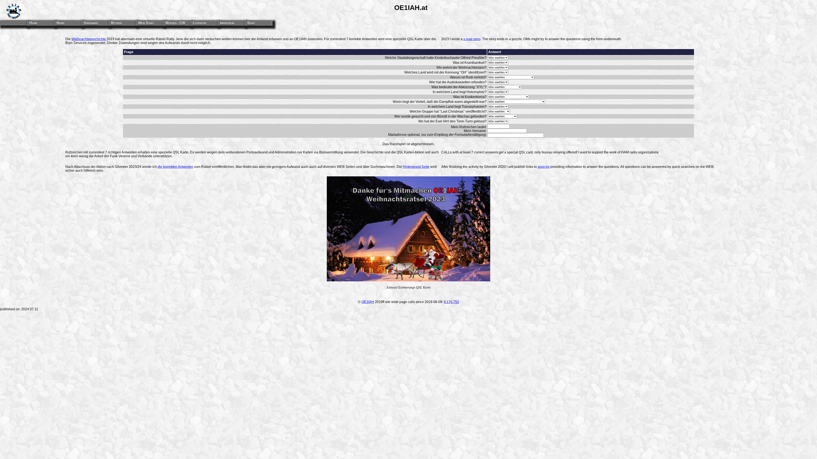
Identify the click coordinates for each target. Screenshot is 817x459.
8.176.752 (451, 302)
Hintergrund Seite (416, 167)
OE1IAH (367, 302)
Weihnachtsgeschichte (89, 39)
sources (544, 167)
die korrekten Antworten (175, 167)
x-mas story (471, 39)
